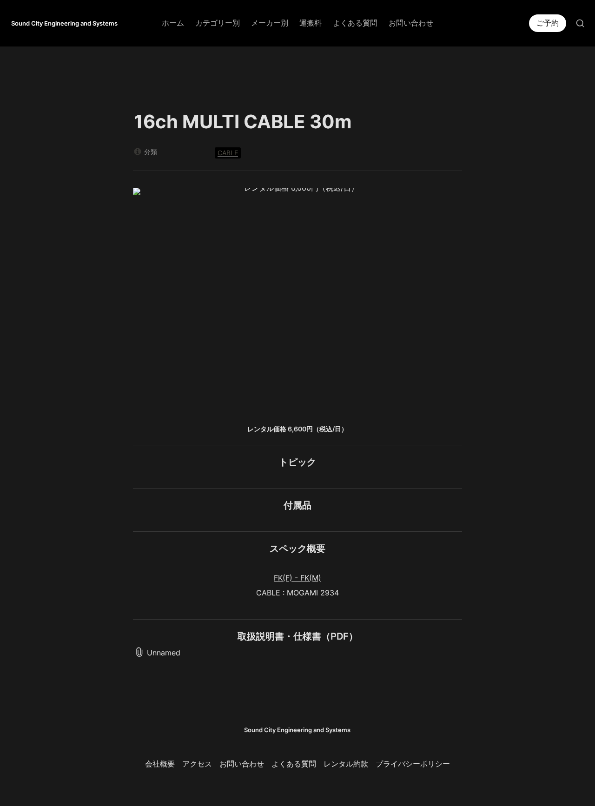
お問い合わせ (411, 22)
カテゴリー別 (217, 22)
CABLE (228, 153)
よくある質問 (355, 22)
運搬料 (310, 22)
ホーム (173, 22)
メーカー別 (269, 22)
